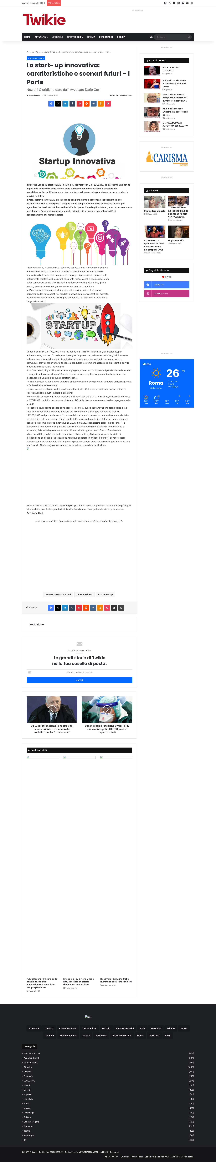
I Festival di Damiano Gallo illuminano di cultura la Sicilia (116, 980)
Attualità (40, 37)
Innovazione (85, 594)
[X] (58, 104)
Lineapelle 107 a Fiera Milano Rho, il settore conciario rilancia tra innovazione (78, 981)
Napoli (86, 1035)
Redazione (33, 95)
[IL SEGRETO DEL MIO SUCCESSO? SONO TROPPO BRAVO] (178, 202)
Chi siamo (125, 1157)
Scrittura (154, 1035)
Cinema (91, 37)
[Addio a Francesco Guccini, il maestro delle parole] (152, 112)
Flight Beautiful (176, 240)
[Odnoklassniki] (101, 104)
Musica (27, 1108)
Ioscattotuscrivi (125, 1028)
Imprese (27, 1094)
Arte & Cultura (30, 1062)
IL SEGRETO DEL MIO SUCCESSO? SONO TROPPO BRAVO (178, 214)
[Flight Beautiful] (178, 232)
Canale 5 (34, 1028)
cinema (49, 1028)
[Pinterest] (79, 104)
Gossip (121, 37)
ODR (167, 1157)
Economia (28, 1076)
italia (142, 1028)
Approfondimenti (43, 52)
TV (25, 1140)
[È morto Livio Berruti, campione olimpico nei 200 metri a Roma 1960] (152, 98)
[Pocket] (108, 104)
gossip (106, 1028)
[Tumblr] (72, 104)
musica (50, 1035)
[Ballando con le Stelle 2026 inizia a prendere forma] (152, 84)
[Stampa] (121, 608)
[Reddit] (86, 104)
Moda (26, 1103)
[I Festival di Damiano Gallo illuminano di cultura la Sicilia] (116, 866)
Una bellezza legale (154, 211)
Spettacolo (74, 37)
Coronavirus (89, 1028)
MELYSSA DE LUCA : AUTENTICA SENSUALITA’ (175, 124)
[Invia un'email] (39, 95)
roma (140, 1035)
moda (184, 1028)
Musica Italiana (68, 1035)
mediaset (156, 1028)
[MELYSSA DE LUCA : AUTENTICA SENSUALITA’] (152, 126)
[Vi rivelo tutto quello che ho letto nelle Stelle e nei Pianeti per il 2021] (154, 232)
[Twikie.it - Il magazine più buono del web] (45, 19)
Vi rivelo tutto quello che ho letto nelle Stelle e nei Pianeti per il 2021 (154, 245)
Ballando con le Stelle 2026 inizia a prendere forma (174, 83)
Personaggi (106, 37)
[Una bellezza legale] (154, 202)
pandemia (101, 1035)
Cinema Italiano (68, 1028)
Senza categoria (31, 1122)
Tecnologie (29, 1135)
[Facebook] (51, 104)
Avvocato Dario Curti (59, 594)
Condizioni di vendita (154, 1157)
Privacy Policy (137, 1157)
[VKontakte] (94, 104)
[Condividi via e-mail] (114, 608)
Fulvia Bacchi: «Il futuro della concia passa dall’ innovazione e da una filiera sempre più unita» (42, 983)
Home (27, 37)
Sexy (167, 1035)
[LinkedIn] (65, 104)
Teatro (27, 1131)
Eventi (27, 1085)
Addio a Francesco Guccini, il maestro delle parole (176, 111)
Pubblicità (175, 1157)
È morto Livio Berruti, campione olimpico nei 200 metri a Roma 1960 (175, 97)
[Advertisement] (79, 555)
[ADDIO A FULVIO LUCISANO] (152, 71)
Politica (27, 1117)
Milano (171, 1028)
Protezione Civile (121, 1035)
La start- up (106, 594)
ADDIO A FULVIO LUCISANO (171, 69)
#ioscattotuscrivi (32, 1053)
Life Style (57, 37)
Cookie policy (187, 1157)
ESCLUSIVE (29, 1081)
